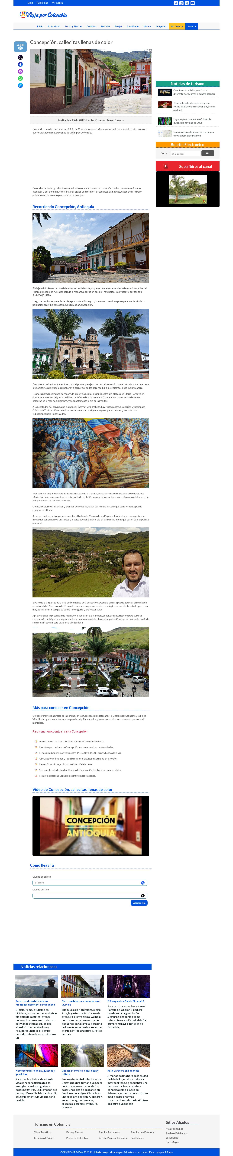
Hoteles (105, 26)
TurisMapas (172, 1141)
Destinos (92, 26)
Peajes (118, 26)
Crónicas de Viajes (44, 1137)
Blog (30, 2)
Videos (147, 26)
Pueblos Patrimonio (109, 1132)
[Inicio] (59, 15)
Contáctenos (137, 1137)
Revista (192, 26)
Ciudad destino (40, 889)
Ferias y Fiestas (73, 26)
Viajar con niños (174, 1128)
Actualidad (54, 26)
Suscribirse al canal (195, 166)
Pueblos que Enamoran (142, 1132)
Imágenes (161, 26)
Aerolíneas (133, 26)
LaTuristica (172, 1137)
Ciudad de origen (41, 876)
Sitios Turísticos (43, 1132)
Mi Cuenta (177, 26)
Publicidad (42, 2)
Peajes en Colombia (77, 1137)
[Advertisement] (90, 161)
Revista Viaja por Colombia (113, 1137)
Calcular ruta (139, 903)
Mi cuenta (57, 2)
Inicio (40, 26)
